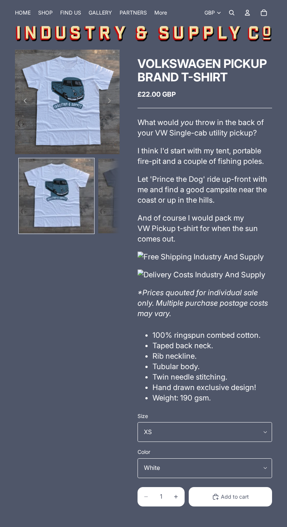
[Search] (231, 12)
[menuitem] (161, 12)
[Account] (247, 12)
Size (143, 416)
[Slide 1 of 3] (56, 196)
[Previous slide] (23, 102)
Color (144, 452)
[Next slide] (111, 102)
